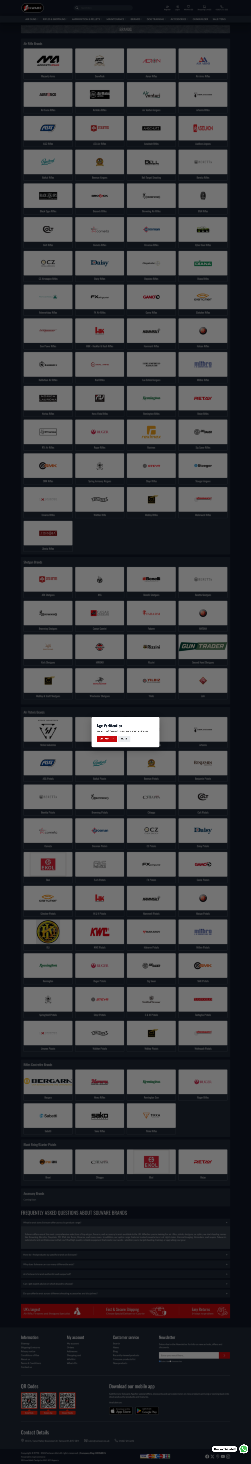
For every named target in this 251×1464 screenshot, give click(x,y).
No (122, 739)
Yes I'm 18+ (105, 739)
